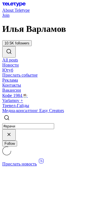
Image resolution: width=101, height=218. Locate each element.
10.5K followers (16, 43)
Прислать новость (19, 164)
